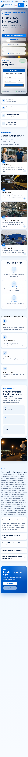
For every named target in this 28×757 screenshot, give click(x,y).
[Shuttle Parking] (24, 198)
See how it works (14, 39)
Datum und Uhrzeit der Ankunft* (14, 75)
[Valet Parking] (24, 171)
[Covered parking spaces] (24, 226)
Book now (20, 5)
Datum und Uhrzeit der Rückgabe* (14, 80)
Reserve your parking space (14, 35)
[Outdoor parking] (24, 254)
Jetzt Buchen (14, 85)
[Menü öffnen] (26, 5)
